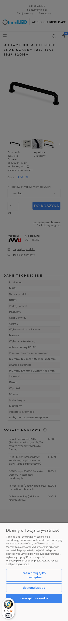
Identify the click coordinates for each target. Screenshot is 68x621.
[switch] (8, 615)
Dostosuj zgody (34, 587)
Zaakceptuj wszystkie (34, 598)
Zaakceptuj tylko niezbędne (34, 575)
